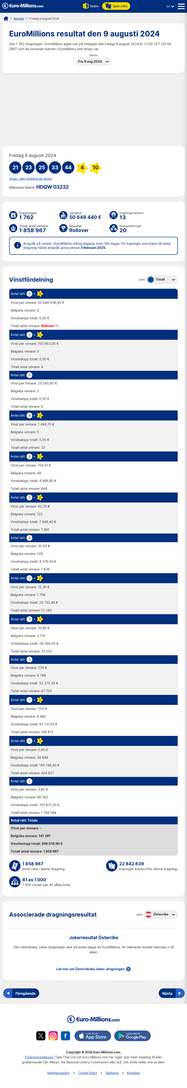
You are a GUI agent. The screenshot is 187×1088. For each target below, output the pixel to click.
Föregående (26, 993)
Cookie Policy (87, 1073)
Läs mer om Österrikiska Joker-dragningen (90, 969)
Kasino (94, 6)
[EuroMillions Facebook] (65, 1036)
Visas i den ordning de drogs (30, 179)
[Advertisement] (93, 110)
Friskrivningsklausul (39, 1057)
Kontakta (133, 1073)
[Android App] (132, 1036)
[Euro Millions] (6, 18)
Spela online (120, 6)
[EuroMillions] (22, 7)
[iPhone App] (92, 1036)
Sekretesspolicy (58, 1073)
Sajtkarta (112, 1073)
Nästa (167, 993)
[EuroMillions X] (41, 1036)
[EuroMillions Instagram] (53, 1036)
